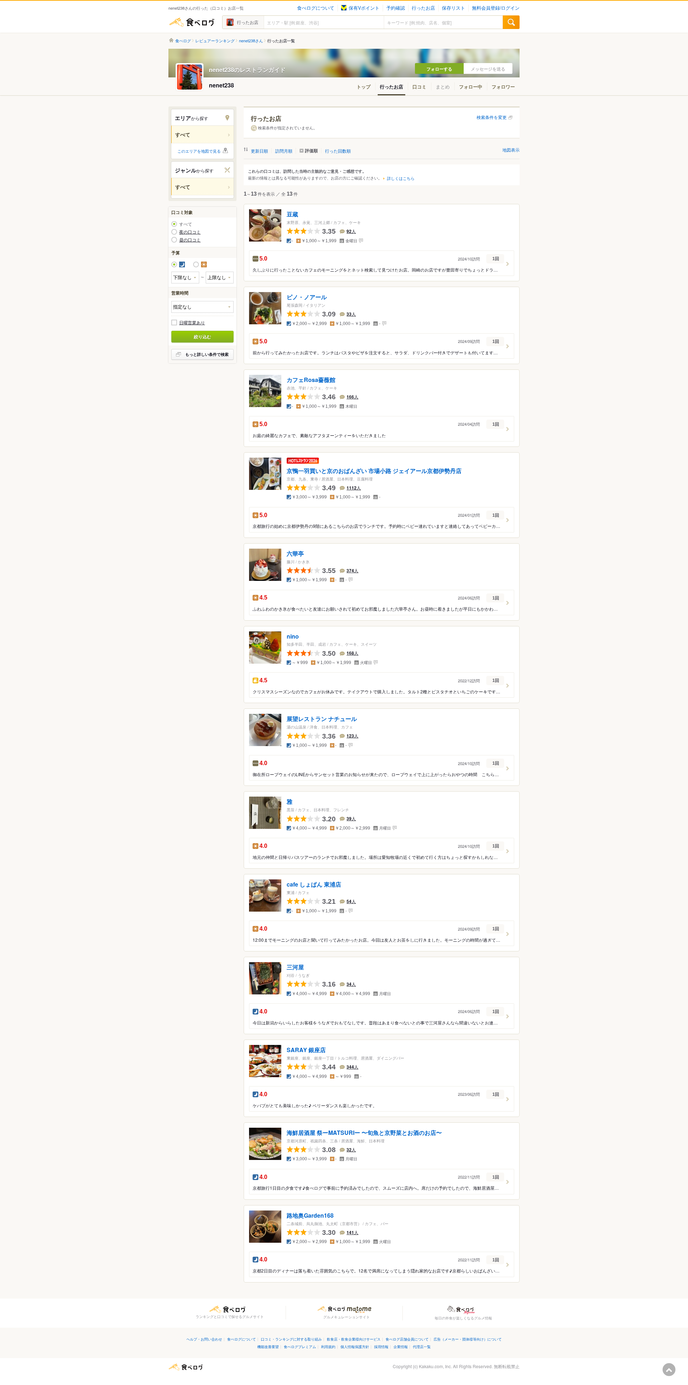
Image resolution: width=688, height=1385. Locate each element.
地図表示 (511, 150)
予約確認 (395, 8)
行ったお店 (423, 8)
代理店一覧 (422, 1346)
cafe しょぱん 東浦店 (314, 884)
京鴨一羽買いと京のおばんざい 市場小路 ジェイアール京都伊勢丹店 (374, 471)
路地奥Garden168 (310, 1215)
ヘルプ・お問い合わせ (204, 1339)
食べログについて (315, 8)
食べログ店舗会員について (407, 1339)
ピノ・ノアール (307, 297)
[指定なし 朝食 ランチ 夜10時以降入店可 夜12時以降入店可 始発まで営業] (202, 307)
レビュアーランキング (215, 40)
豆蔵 (292, 214)
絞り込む (202, 336)
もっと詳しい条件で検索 (207, 354)
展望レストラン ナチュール (322, 719)
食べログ (191, 22)
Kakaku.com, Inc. (435, 1366)
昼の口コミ (190, 240)
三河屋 (295, 967)
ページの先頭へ (669, 1369)
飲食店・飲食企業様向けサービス (354, 1339)
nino (293, 636)
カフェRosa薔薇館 (311, 380)
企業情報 (400, 1346)
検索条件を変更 (492, 117)
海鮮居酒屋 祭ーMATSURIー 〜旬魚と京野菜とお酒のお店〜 (364, 1132)
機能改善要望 (268, 1346)
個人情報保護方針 (354, 1346)
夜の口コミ (190, 232)
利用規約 (328, 1346)
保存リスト (453, 8)
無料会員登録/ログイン (496, 8)
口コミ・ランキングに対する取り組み (291, 1339)
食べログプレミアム (300, 1346)
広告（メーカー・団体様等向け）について (468, 1339)
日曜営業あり (192, 322)
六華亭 (295, 553)
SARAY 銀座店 (306, 1050)
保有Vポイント (364, 8)
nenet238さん (251, 40)
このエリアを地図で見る (199, 151)
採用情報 (381, 1346)
